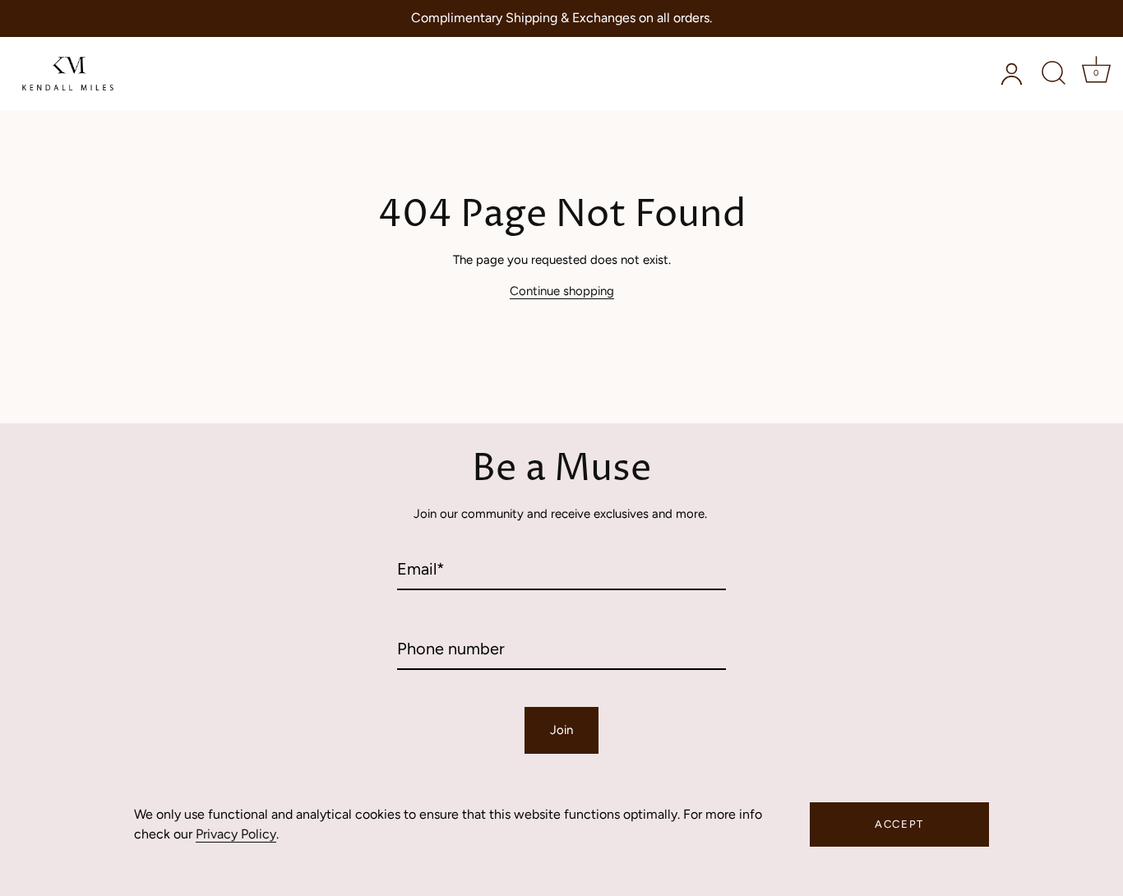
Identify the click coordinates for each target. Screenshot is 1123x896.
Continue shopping (562, 291)
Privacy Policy (236, 834)
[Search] (1053, 73)
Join (561, 730)
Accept (899, 824)
